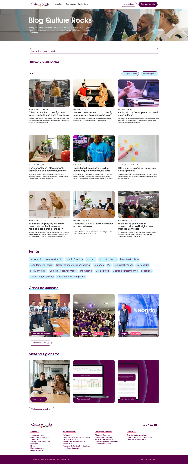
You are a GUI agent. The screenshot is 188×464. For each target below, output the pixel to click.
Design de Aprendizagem (136, 439)
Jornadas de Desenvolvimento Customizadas (74, 443)
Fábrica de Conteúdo (102, 435)
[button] (59, 4)
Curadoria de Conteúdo (103, 437)
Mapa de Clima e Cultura (39, 437)
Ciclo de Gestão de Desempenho (139, 437)
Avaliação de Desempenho (40, 442)
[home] (40, 4)
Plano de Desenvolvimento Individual (76, 437)
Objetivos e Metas (37, 435)
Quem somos (71, 4)
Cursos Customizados (103, 444)
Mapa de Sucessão (37, 448)
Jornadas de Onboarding (104, 439)
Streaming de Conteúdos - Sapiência (76, 446)
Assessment (35, 439)
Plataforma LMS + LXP (71, 439)
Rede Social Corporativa (72, 448)
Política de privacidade (149, 459)
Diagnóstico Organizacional (137, 435)
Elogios (33, 446)
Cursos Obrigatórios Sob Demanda (107, 442)
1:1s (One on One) (69, 435)
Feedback (34, 444)
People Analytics (36, 450)
